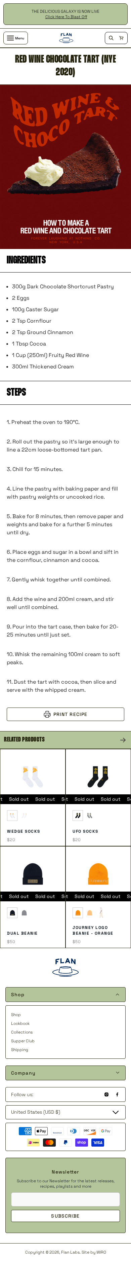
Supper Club (23, 1041)
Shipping (19, 1049)
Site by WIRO (94, 1252)
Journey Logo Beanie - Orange (93, 930)
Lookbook (20, 1023)
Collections (22, 1032)
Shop (16, 1014)
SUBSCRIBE (65, 1216)
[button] (121, 38)
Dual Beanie (22, 933)
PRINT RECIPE (70, 714)
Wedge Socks (23, 831)
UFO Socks (85, 831)
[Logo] (66, 38)
